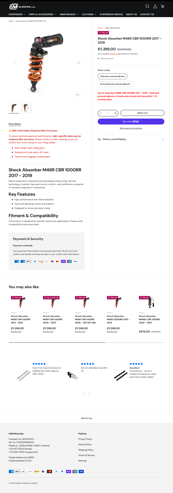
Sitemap (82, 460)
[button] (163, 6)
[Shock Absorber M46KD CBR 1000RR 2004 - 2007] (150, 302)
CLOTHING (87, 14)
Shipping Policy (86, 449)
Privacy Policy (85, 439)
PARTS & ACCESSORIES (41, 14)
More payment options (131, 128)
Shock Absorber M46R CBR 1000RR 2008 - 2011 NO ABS (85, 319)
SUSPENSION (15, 14)
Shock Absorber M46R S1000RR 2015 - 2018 (118, 319)
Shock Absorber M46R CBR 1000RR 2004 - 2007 (52, 319)
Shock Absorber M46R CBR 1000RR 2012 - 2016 (20, 319)
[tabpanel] (47, 177)
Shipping (113, 54)
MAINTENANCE (68, 14)
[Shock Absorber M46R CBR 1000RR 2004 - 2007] (54, 302)
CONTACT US (147, 14)
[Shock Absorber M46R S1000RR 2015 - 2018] (118, 302)
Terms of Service (86, 455)
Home (11, 21)
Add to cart (142, 113)
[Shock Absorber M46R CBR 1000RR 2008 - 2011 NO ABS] (86, 302)
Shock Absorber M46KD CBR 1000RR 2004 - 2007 (149, 319)
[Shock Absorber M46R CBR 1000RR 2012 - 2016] (22, 302)
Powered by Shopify (30, 483)
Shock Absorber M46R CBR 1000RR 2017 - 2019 (32, 21)
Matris (100, 28)
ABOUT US (131, 14)
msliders (18, 483)
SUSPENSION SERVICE (111, 14)
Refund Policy (85, 444)
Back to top (86, 418)
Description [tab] (15, 123)
